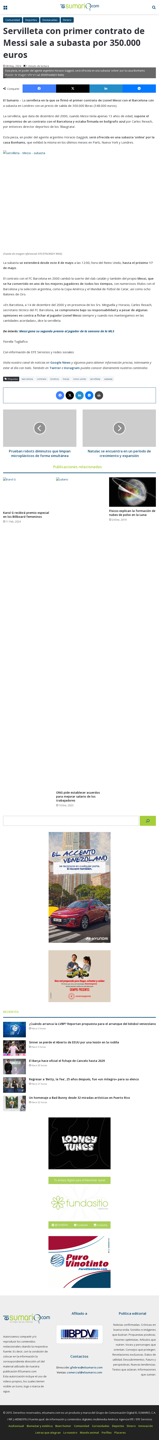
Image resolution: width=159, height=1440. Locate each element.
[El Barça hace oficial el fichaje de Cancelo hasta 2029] (14, 1066)
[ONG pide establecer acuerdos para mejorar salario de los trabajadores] (79, 632)
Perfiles (107, 1432)
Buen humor (63, 1426)
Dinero (67, 20)
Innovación (145, 1426)
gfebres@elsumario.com (86, 1367)
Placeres (120, 1432)
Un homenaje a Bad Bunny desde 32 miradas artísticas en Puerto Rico (79, 1098)
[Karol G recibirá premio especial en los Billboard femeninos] (26, 492)
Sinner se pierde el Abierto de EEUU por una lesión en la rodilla (74, 1042)
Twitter (55, 368)
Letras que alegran (48, 1432)
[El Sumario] (79, 7)
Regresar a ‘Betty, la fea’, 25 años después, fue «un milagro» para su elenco (84, 1079)
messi (66, 378)
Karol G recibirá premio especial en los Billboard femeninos (26, 515)
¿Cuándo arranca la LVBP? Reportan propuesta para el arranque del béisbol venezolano (92, 1024)
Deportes (31, 20)
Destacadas (50, 20)
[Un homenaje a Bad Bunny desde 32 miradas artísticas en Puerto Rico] (14, 1103)
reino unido (79, 378)
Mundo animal (89, 1432)
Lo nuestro (70, 1432)
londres (54, 378)
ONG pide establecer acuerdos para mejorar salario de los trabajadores (78, 796)
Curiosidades (100, 1426)
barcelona (27, 378)
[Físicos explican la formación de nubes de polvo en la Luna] (132, 492)
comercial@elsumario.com (84, 1372)
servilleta (95, 378)
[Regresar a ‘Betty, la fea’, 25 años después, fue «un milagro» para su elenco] (14, 1085)
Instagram (72, 368)
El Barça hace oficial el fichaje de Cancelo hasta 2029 (67, 1061)
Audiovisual (16, 1426)
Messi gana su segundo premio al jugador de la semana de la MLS (66, 331)
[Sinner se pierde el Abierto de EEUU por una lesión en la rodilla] (14, 1048)
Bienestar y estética (40, 1426)
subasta (108, 378)
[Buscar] (148, 821)
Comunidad (12, 20)
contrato (41, 378)
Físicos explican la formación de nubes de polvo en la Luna (132, 513)
